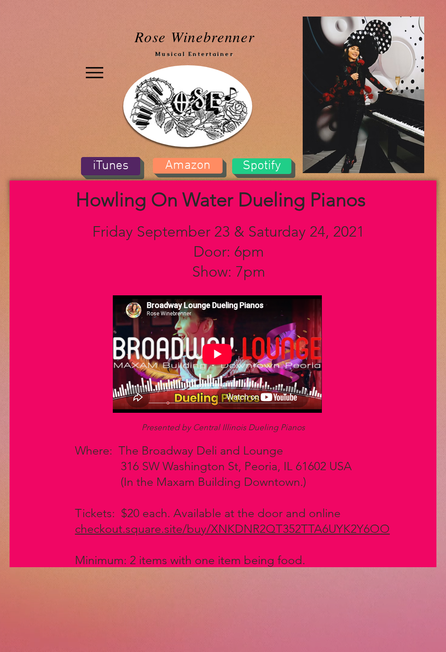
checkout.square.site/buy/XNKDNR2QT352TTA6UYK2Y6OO (232, 529)
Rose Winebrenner (194, 36)
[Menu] (94, 73)
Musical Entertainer (194, 54)
